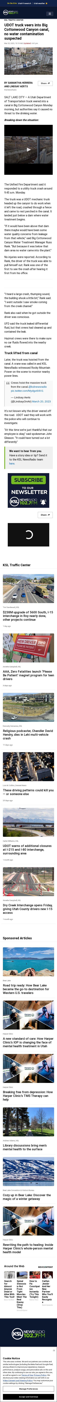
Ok (54, 1350)
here (11, 463)
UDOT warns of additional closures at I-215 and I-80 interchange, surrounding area (27, 849)
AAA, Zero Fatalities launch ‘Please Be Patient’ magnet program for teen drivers (28, 675)
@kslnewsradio (37, 386)
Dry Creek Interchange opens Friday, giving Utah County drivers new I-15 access (27, 908)
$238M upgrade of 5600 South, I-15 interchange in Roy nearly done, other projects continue (28, 616)
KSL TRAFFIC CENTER (13, 20)
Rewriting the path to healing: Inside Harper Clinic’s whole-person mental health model (28, 1248)
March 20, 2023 (41, 401)
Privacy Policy (40, 1375)
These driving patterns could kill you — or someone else (28, 792)
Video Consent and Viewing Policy (18, 1381)
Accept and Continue (28, 1397)
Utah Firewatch (24, 3)
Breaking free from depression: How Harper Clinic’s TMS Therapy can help (28, 1095)
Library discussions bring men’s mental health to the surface (25, 1147)
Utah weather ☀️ (41, 3)
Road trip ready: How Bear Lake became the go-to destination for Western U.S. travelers (26, 989)
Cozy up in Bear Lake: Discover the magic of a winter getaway (27, 1197)
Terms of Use (27, 1375)
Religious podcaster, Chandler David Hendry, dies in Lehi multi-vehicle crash (28, 734)
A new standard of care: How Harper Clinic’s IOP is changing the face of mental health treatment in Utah (28, 1042)
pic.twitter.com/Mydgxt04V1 (27, 390)
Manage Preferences (28, 1389)
